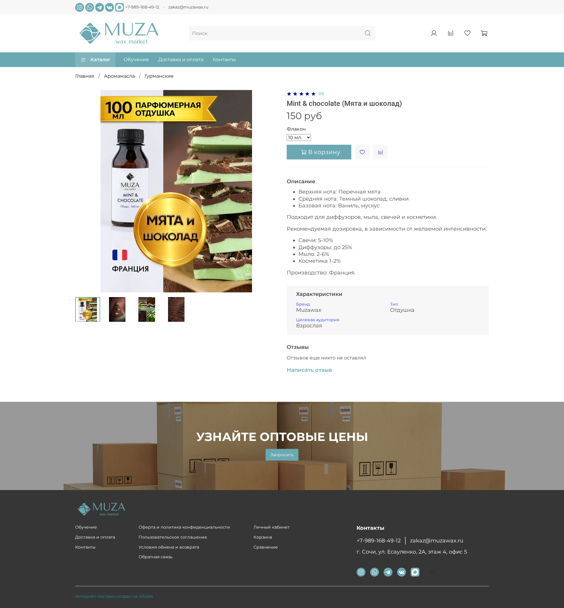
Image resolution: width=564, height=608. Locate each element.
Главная (84, 76)
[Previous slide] (85, 191)
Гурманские (159, 76)
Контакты (224, 59)
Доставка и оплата (180, 59)
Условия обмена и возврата (169, 547)
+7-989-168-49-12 (142, 6)
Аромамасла (119, 76)
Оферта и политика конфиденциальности (184, 527)
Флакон (296, 129)
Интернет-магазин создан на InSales (114, 596)
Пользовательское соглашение (173, 537)
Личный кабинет (272, 527)
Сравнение (266, 547)
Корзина (263, 537)
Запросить (282, 454)
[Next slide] (268, 191)
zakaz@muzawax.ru (188, 7)
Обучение (136, 59)
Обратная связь (155, 556)
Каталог (100, 59)
